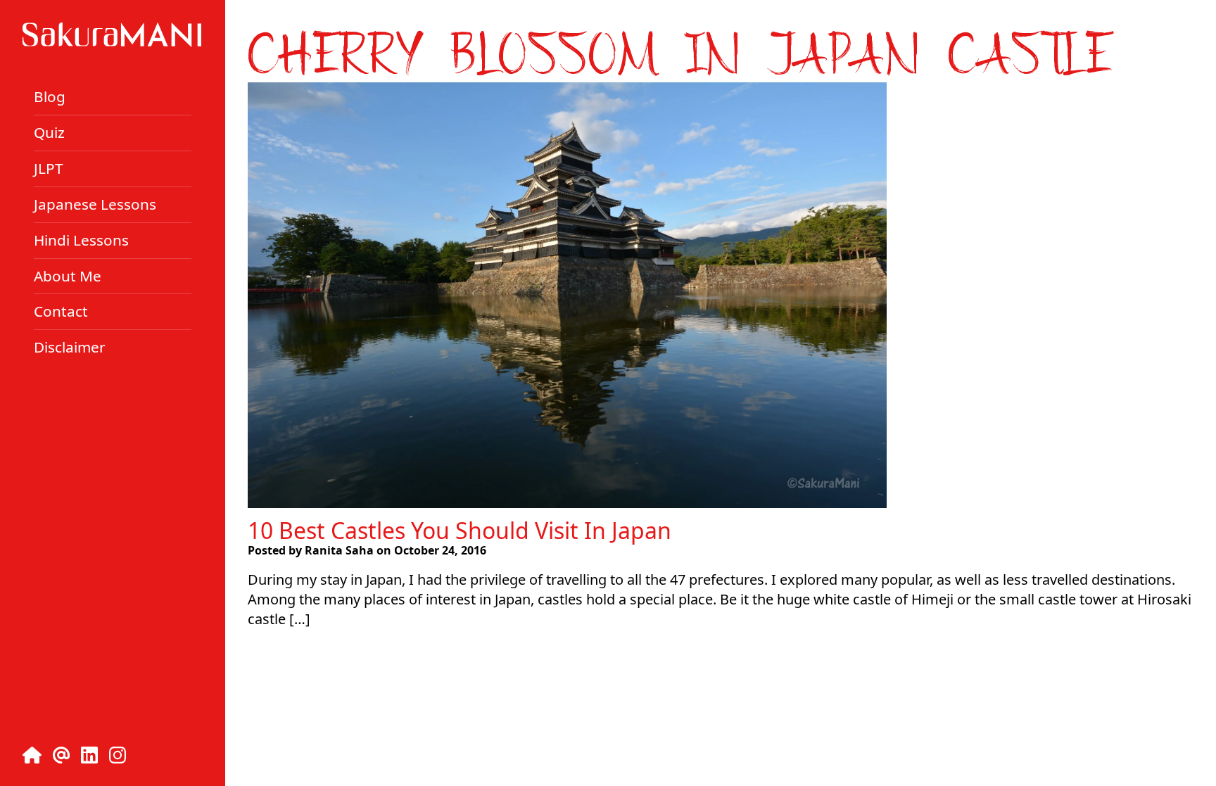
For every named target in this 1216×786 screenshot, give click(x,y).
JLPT (48, 168)
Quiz (49, 132)
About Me (67, 275)
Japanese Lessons (95, 204)
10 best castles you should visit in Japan (459, 530)
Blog (49, 96)
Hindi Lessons (81, 240)
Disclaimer (70, 347)
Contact (61, 311)
